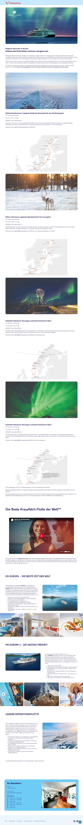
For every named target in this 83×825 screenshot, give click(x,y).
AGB (6, 821)
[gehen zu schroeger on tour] (75, 821)
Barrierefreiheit (28, 821)
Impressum (19, 821)
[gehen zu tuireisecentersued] (77, 821)
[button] (79, 625)
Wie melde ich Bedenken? (40, 821)
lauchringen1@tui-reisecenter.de (14, 792)
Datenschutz (12, 821)
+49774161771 (10, 791)
